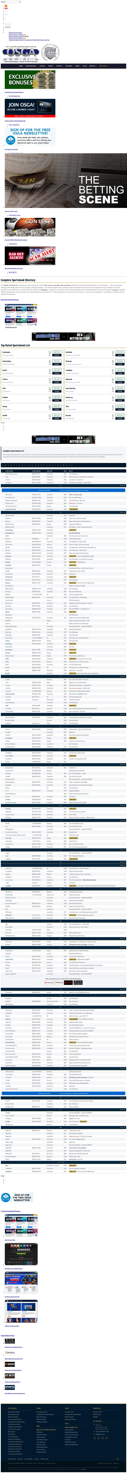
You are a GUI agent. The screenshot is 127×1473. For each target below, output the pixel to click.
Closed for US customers (76, 480)
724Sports (8, 482)
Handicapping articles (71, 1437)
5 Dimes (7, 480)
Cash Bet (8, 688)
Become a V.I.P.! (97, 1412)
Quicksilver (8, 992)
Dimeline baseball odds (71, 1444)
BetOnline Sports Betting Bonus (13, 1268)
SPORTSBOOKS (14, 96)
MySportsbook (9, 918)
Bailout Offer (82, 541)
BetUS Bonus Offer (10, 1240)
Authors (68, 66)
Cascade (7, 685)
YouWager (69, 370)
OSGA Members (14, 125)
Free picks (68, 1439)
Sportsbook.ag (9, 1048)
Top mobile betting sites (15, 1444)
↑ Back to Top (122, 485)
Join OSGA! (103, 66)
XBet (67, 406)
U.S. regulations (41, 1442)
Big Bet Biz (8, 629)
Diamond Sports (10, 717)
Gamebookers (9, 770)
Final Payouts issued (87, 568)
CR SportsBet (9, 711)
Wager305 (8, 1133)
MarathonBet (9, 895)
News (77, 66)
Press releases (41, 1449)
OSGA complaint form (71, 1427)
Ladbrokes (8, 868)
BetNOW (91, 1031)
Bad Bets (88, 482)
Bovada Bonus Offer (15, 32)
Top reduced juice (13, 1436)
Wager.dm (8, 1130)
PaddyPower (9, 950)
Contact (92, 66)
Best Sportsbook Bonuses (10, 300)
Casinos (36, 1459)
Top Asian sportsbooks (14, 1446)
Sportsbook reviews (14, 1412)
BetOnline (69, 352)
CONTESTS (13, 244)
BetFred (7, 539)
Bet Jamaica (9, 544)
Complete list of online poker (73, 1414)
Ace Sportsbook (10, 497)
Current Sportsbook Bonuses (10, 1211)
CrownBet (8, 708)
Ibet (6, 826)
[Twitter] (98, 1438)
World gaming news (42, 1447)
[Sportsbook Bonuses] (30, 88)
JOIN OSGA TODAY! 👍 (17, 34)
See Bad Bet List (85, 609)
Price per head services (71, 1434)
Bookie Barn (9, 647)
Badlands (8, 518)
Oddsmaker (8, 941)
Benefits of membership (104, 1463)
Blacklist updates (41, 1452)
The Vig (7, 1083)
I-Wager (7, 847)
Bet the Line (8, 603)
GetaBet (7, 776)
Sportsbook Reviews (7, 1335)
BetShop (7, 594)
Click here (83, 1136)
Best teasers (11, 1431)
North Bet (8, 933)
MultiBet (7, 906)
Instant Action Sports (11, 832)
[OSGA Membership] (30, 117)
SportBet (8, 1025)
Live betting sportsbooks (15, 1454)
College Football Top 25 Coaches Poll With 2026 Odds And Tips (29, 40)
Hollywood (8, 811)
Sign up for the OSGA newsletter (46, 1429)
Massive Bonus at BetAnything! (19, 36)
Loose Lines (9, 880)
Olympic (7, 944)
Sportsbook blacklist (14, 1451)
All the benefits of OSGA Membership (15, 121)
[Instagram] (106, 1438)
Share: (3, 423)
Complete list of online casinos (45, 1414)
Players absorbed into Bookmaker (79, 623)
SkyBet (7, 1016)
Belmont (7, 521)
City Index (8, 697)
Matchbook (8, 892)
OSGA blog (39, 1432)
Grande (7, 796)
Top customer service (14, 1429)
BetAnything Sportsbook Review (14, 1358)
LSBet (7, 883)
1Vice (6, 477)
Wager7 (7, 1139)
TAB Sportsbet (9, 1071)
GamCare (84, 1469)
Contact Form (36, 915)
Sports (59, 66)
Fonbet (7, 761)
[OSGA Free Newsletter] (17, 1202)
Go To (7, 791)
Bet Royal (8, 591)
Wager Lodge (9, 1142)
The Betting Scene (14, 215)
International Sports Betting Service (15, 835)
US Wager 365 (9, 1107)
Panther (7, 956)
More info (86, 679)
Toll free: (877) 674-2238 (101, 1431)
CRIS (4, 388)
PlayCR (7, 968)
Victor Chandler (9, 1115)
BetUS (5, 370)
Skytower (8, 1022)
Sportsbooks (30, 66)
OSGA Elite (73, 530)
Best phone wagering (14, 1439)
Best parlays (11, 1434)
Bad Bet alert (86, 1151)
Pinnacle (7, 962)
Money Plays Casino (11, 903)
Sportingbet (8, 1036)
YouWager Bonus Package (12, 1296)
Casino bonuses (41, 1419)
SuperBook (8, 1062)
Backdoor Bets (9, 515)
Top (118, 1459)
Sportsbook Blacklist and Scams (14, 268)
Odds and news (69, 1429)
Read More (88, 874)
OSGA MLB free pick (70, 1442)
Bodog (5, 406)
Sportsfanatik (9, 1033)
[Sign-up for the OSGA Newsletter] (30, 145)
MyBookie (69, 379)
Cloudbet (8, 699)
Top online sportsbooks (15, 1419)
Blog (85, 66)
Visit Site (57, 352)
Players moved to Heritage (81, 544)
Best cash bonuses (13, 1414)
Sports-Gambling (10, 1031)
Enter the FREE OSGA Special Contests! (16, 240)
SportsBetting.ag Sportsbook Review (15, 1393)
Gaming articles (41, 1444)
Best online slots (41, 1417)
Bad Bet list (44, 289)
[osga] (20, 62)
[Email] (102, 1438)
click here (80, 670)
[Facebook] (94, 1438)
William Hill (8, 1153)
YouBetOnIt (8, 1168)
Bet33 (7, 664)
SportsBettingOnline (11, 1045)
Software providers (42, 1422)
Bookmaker (6, 352)
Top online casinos (42, 1412)
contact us (115, 289)
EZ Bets (7, 741)
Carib (6, 682)
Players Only (8, 971)
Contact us (116, 1463)
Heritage (69, 361)
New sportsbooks (13, 1417)
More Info (82, 500)
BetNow (5, 397)
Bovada (68, 415)
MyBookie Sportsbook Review (13, 1370)
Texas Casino (9, 1074)
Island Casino (9, 844)
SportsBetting (70, 388)
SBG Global (8, 1010)
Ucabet (7, 1101)
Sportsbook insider (42, 1439)
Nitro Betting (9, 927)
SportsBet (8, 1028)
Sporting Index (9, 1039)
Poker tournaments (70, 1419)
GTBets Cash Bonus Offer (12, 1326)
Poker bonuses (69, 1417)
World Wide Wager (10, 1156)
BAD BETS (13, 272)
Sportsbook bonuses (14, 1424)
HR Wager (8, 817)
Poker (50, 66)
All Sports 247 (9, 503)
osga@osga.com (100, 1434)
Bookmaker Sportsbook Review (13, 1347)
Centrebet (8, 691)
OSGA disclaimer (50, 1463)
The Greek (8, 1077)
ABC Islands (8, 494)
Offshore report (41, 1437)
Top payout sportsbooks (15, 1426)
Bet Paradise (9, 574)
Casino (42, 66)
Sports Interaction (10, 1054)
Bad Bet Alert (83, 550)
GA (61, 1469)
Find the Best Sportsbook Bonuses (14, 92)
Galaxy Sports (9, 768)
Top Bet (7, 1080)
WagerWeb (8, 1148)
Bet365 (7, 667)
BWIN (7, 662)
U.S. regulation (28, 1459)
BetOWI (7, 571)
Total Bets (8, 1086)
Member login (97, 1414)
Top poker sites (69, 1412)
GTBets (5, 379)
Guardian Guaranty (10, 802)
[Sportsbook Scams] (30, 264)
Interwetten (8, 841)
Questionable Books (86, 527)
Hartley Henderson (42, 1434)
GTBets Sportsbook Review (12, 1382)
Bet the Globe (9, 600)
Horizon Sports (9, 814)
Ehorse (7, 729)
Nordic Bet (8, 930)
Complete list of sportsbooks (16, 1422)
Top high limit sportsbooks (15, 1441)
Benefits (95, 1417)
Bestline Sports (9, 524)
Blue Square (8, 638)
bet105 (5, 415)
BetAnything (7, 361)
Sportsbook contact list (15, 1449)
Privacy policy (41, 1463)
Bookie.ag (69, 397)
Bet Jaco (8, 550)
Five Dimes (8, 759)
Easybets (8, 732)
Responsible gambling (71, 1432)
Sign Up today (55, 490)
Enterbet (7, 735)
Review (57, 355)
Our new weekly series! (11, 211)
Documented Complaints (86, 559)
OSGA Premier (73, 509)
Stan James (8, 1060)
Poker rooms (44, 1459)
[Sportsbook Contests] (30, 236)
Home (21, 66)
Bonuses (20, 1459)
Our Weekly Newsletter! (11, 149)
